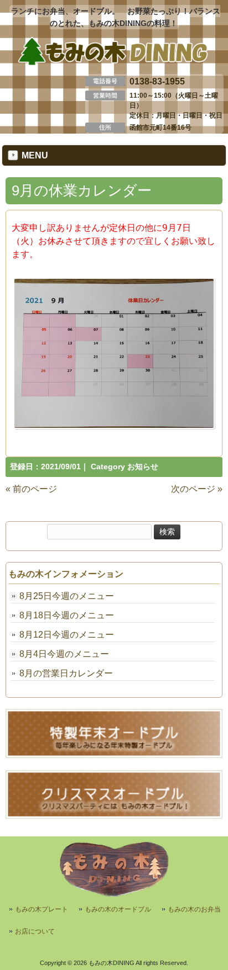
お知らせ (142, 467)
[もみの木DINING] (114, 63)
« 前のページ (31, 489)
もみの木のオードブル (118, 909)
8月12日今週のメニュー (66, 634)
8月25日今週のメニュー (66, 596)
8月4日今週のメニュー (64, 654)
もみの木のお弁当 (194, 909)
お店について (35, 931)
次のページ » (196, 489)
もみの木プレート (41, 909)
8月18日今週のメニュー (66, 615)
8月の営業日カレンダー (66, 673)
